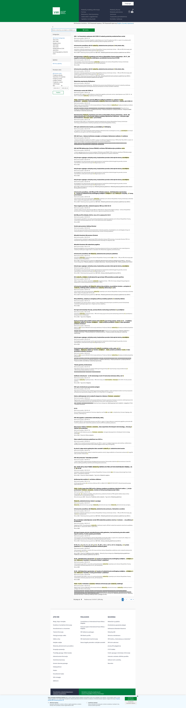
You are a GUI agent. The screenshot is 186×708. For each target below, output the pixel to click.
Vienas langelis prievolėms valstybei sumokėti (92, 642)
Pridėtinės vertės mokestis (97, 497)
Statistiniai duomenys (59, 660)
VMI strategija (57, 677)
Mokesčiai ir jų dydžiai (114, 621)
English (119, 23)
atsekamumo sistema (96, 371)
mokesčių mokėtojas (98, 590)
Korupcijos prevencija (59, 649)
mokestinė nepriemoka (93, 108)
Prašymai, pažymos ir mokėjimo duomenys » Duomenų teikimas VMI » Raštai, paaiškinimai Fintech (108, 262)
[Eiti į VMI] (59, 11)
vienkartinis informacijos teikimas (125, 592)
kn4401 (79, 143)
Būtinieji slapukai (54, 702)
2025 (55, 45)
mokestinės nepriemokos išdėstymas (124, 358)
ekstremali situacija (116, 108)
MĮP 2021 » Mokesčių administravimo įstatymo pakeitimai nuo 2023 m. (113, 516)
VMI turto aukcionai (113, 642)
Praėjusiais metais (58, 82)
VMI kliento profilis (85, 635)
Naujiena (57, 43)
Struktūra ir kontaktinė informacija (62, 625)
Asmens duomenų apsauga (60, 663)
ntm (75, 403)
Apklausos (56, 681)
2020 (78, 528)
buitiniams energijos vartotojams (91, 143)
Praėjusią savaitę (57, 79)
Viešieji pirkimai (58, 48)
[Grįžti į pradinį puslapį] (53, 27)
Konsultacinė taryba (58, 674)
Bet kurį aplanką (57, 63)
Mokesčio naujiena (104, 475)
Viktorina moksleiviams (114, 635)
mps (102, 330)
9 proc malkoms (94, 144)
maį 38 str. (87, 590)
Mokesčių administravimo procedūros (63, 646)
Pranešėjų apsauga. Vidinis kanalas (62, 653)
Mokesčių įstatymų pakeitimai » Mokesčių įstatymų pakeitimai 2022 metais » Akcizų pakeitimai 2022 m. (103, 187)
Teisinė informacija (58, 632)
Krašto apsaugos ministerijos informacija (119, 653)
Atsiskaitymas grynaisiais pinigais (117, 625)
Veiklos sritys (56, 639)
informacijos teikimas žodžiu (102, 592)
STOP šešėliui (111, 649)
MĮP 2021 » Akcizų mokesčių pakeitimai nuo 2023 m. (108, 273)
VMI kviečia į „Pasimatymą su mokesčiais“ (119, 639)
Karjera (55, 670)
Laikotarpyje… (57, 84)
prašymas (76, 330)
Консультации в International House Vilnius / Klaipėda (92, 627)
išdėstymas (81, 108)
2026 (78, 553)
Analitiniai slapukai (92, 702)
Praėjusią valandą (57, 75)
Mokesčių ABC (111, 632)
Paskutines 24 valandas (59, 77)
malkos (83, 143)
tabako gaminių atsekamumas (80, 371)
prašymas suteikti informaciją (90, 592)
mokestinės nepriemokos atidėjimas (94, 330)
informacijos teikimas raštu (113, 592)
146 (131, 599)
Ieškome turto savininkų (114, 660)
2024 (55, 50)
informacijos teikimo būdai (79, 592)
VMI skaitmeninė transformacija (89, 639)
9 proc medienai (101, 144)
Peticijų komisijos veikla (59, 635)
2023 (55, 47)
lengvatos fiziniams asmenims (87, 403)
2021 (55, 41)
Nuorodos (110, 663)
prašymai (86, 108)
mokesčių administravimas (79, 590)
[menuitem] (90, 10)
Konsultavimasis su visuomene (61, 628)
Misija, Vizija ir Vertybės (59, 621)
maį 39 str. (91, 590)
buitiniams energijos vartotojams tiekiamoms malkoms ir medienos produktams (112, 143)
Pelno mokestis (90, 435)
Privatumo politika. (57, 700)
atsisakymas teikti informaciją (93, 593)
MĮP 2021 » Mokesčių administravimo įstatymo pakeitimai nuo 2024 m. (113, 52)
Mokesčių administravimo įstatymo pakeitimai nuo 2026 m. (88, 77)
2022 (55, 40)
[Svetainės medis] (132, 9)
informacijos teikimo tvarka (121, 590)
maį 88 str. (101, 358)
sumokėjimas (87, 358)
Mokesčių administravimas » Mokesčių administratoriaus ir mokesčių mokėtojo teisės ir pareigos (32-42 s (103, 593)
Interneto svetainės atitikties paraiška (118, 656)
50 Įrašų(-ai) (77, 599)
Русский (124, 23)
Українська (130, 23)
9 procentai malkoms (78, 144)
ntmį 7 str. (79, 403)
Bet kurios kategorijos (59, 38)
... (128, 599)
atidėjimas (76, 108)
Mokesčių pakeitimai (116, 497)
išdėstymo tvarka (109, 108)
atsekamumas (88, 371)
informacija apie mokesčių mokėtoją (109, 590)
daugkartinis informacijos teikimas (81, 593)
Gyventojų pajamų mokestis (60, 53)
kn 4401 (76, 143)
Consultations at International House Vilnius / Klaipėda (92, 622)
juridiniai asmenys (101, 108)
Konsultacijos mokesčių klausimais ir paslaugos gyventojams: (63, 693)
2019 (84, 497)
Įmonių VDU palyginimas (114, 646)
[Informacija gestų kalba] (129, 13)
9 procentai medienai (86, 144)
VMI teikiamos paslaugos (87, 632)
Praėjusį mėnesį (57, 80)
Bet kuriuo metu (57, 73)
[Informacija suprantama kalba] (132, 13)
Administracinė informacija (60, 656)
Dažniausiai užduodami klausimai (117, 628)
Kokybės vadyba (57, 642)
